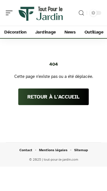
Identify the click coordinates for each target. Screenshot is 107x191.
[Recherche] (81, 13)
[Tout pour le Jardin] (41, 13)
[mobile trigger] (10, 13)
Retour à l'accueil (53, 97)
